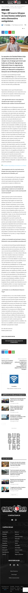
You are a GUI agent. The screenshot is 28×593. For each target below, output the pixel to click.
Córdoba (12, 6)
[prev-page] (2, 424)
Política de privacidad (14, 577)
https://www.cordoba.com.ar (14, 388)
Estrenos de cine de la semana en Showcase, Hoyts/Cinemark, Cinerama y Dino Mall (17, 464)
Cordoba (7, 25)
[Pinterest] (9, 32)
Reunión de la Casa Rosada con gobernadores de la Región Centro (18, 400)
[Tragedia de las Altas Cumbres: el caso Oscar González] (5, 489)
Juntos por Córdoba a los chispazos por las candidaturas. (7, 362)
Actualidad (7, 6)
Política (7, 9)
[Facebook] (2, 32)
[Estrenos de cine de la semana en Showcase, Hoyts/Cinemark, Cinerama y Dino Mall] (5, 464)
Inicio (2, 6)
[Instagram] (14, 565)
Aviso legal (14, 574)
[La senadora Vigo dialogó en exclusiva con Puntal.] (14, 166)
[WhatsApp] (13, 32)
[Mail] (12, 520)
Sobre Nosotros (14, 571)
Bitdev (5, 589)
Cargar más (13, 494)
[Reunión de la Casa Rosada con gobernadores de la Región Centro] (5, 400)
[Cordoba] (2, 25)
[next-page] (5, 424)
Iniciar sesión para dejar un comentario (14, 341)
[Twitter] (6, 32)
